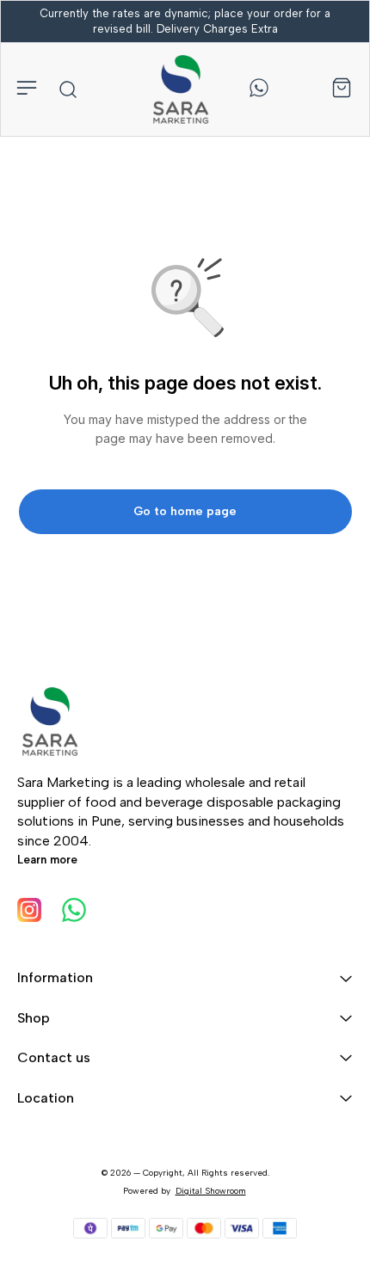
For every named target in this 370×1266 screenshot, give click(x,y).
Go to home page (185, 511)
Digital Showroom (211, 1190)
